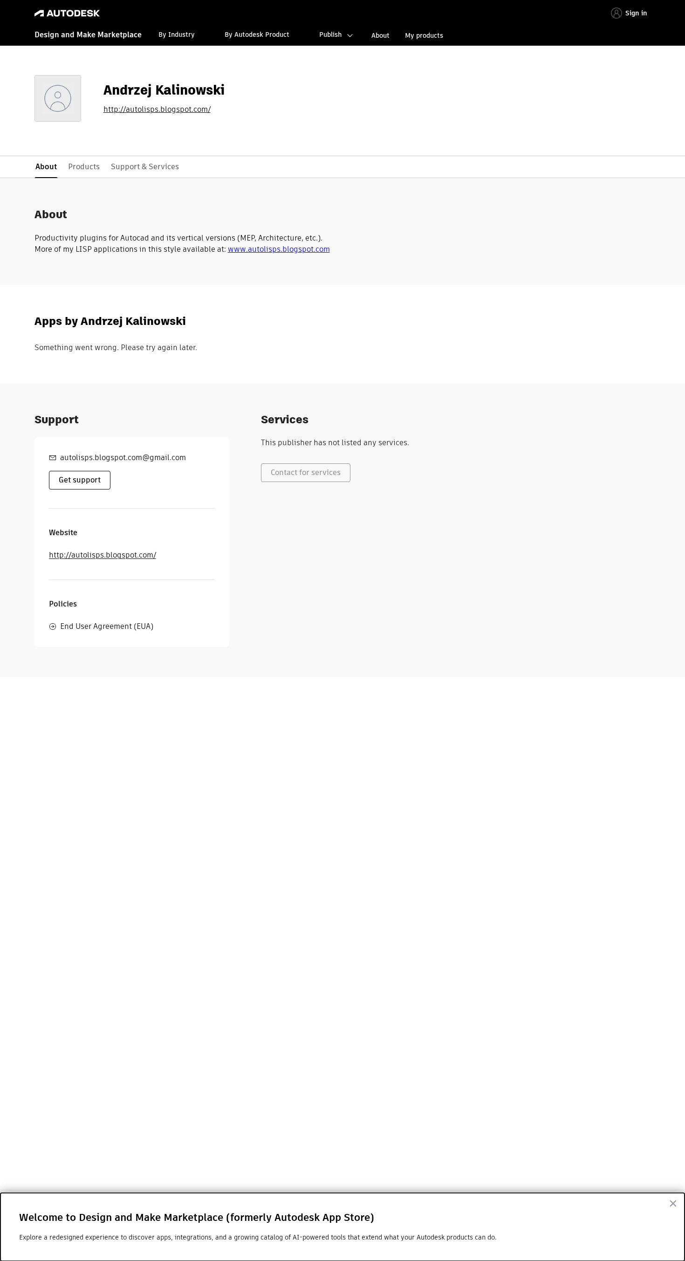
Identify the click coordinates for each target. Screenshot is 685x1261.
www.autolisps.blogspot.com (279, 249)
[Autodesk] (67, 13)
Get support (80, 480)
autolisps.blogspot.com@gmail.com (123, 457)
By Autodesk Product (257, 34)
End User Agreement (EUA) (106, 626)
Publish (330, 34)
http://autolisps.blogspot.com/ (157, 109)
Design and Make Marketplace (88, 34)
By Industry (176, 34)
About (380, 35)
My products (424, 35)
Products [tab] (84, 166)
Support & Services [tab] (145, 166)
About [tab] (46, 166)
